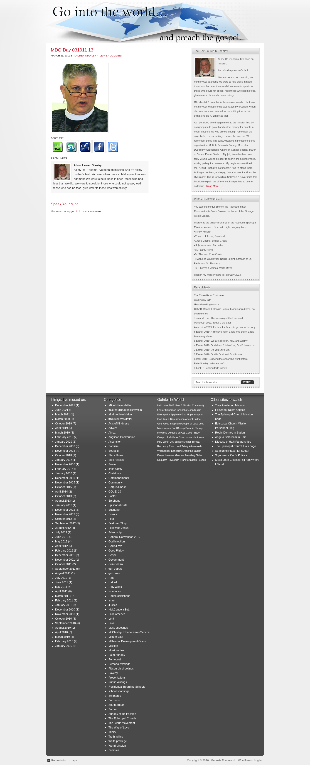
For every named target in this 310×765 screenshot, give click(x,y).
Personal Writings (119, 664)
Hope (190, 414)
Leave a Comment (111, 55)
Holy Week (115, 586)
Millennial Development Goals (127, 641)
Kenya (160, 455)
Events (112, 514)
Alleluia (193, 446)
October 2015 (63, 487)
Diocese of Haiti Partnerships (233, 441)
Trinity (112, 732)
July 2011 (61, 577)
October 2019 (63, 423)
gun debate (115, 568)
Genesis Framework (223, 760)
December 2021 (65, 405)
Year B (178, 405)
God (184, 414)
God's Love (115, 546)
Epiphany (114, 500)
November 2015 (65, 482)
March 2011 (62, 596)
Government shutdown (191, 437)
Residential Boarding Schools (126, 686)
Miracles (179, 455)
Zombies (113, 750)
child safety (115, 469)
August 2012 (63, 528)
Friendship (115, 532)
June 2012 (61, 537)
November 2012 (65, 514)
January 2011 (63, 605)
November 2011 (65, 559)
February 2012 (64, 550)
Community (115, 482)
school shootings (118, 691)
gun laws (114, 573)
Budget (197, 419)
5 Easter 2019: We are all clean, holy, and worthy (221, 340)
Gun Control (115, 564)
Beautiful (113, 450)
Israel (111, 600)
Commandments (118, 478)
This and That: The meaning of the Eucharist (218, 318)
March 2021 (62, 414)
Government (116, 559)
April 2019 (61, 428)
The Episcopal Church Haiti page (235, 446)
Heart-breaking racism (206, 304)
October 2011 (63, 564)
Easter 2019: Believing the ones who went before (221, 359)
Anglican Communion (121, 437)
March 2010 (62, 636)
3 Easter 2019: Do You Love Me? (212, 349)
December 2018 (65, 446)
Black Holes (115, 455)
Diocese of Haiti (176, 432)
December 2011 (65, 555)
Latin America (116, 614)
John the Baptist (192, 450)
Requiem (162, 460)
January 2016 (63, 473)
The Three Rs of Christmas (209, 295)
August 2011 (63, 573)
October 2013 (63, 496)
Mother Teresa (191, 441)
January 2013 (63, 505)
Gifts (159, 423)
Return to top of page (64, 760)
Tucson (201, 460)
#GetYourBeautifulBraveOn (125, 410)
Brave (112, 464)
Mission (113, 645)
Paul (174, 428)
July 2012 (61, 532)
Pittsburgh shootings (121, 668)
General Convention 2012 (124, 537)
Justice (112, 605)
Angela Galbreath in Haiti (230, 437)
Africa (112, 432)
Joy (172, 441)
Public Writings (117, 682)
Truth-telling (115, 736)
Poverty (113, 673)
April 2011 (61, 591)
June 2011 (61, 582)
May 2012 (61, 541)
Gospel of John (185, 410)
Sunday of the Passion (122, 714)
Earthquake (163, 414)
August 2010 (63, 627)
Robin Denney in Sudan (230, 432)
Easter (112, 496)
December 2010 (65, 609)
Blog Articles (116, 459)
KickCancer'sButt (118, 609)
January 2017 (63, 459)
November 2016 (65, 464)
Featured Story (117, 523)
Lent (111, 618)
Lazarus (169, 455)
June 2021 (61, 410)
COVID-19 (114, 491)
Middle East (115, 636)
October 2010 (63, 618)
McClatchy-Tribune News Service (129, 632)
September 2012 (65, 523)
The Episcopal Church (122, 718)
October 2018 (63, 455)
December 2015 (65, 478)
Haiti (111, 577)
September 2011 (65, 568)
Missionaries (116, 650)
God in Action (116, 541)
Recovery (162, 446)
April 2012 (61, 546)
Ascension (114, 441)
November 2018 (65, 450)
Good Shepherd (172, 423)
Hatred (112, 582)
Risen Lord (175, 446)
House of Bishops (119, 596)
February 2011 (64, 600)
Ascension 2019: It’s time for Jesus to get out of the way (225, 327)
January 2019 (63, 441)
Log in (258, 760)
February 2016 (64, 469)
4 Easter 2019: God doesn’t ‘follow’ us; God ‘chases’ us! (224, 345)
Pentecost (114, 659)
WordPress (245, 760)
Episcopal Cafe (117, 505)
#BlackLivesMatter (119, 405)
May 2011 (61, 586)
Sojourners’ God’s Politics (231, 455)
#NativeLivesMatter (120, 419)
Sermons (114, 700)
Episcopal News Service (230, 410)
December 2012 (65, 509)
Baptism (113, 446)
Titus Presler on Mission (230, 405)
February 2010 (64, 641)
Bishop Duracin (185, 428)
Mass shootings (118, 627)
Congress (170, 410)
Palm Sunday (116, 655)
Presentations (116, 677)
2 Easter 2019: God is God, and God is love (218, 354)
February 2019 (64, 437)
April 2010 (61, 632)
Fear (111, 518)
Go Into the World (155, 21)
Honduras (114, 591)
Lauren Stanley (85, 55)
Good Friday (116, 550)
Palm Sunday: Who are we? (209, 363)
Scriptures (114, 695)
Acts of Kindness (118, 423)
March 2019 (62, 432)
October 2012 (63, 518)
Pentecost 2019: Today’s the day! (212, 322)
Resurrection (177, 419)
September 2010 (65, 623)
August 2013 (63, 500)
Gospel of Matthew (167, 437)
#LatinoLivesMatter (120, 414)
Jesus (166, 419)
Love (111, 623)
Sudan (112, 709)
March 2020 (62, 419)
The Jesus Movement (121, 723)
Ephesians (177, 450)
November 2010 (65, 614)
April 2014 (61, 491)
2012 (171, 405)
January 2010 (63, 645)
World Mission (117, 745)
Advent (112, 428)
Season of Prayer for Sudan (232, 450)
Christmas (114, 473)
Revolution (173, 460)
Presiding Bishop (194, 455)
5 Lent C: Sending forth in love (210, 368)
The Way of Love (118, 727)
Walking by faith (202, 300)
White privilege (117, 741)
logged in (72, 211)
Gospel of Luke (189, 423)
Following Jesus (118, 528)
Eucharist (114, 509)
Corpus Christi (117, 487)
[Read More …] (214, 186)
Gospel (112, 555)
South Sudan (116, 704)
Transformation (188, 460)
